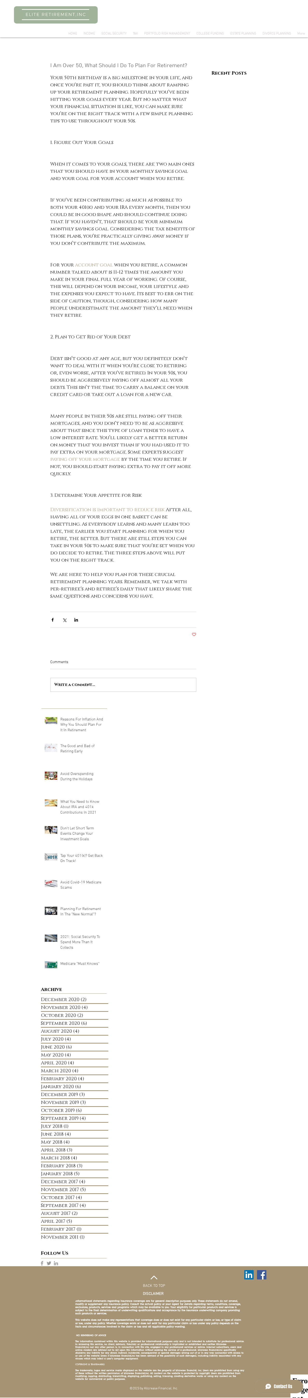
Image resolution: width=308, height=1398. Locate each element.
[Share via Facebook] (52, 620)
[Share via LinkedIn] (76, 620)
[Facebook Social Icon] (261, 1274)
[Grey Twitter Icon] (49, 1263)
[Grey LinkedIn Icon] (56, 1263)
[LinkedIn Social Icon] (249, 1274)
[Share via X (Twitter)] (64, 620)
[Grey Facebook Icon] (42, 1263)
